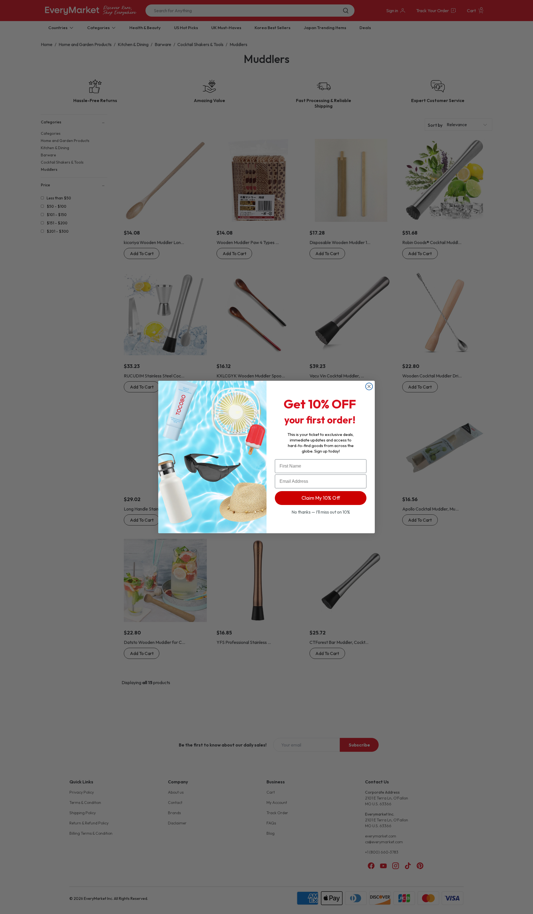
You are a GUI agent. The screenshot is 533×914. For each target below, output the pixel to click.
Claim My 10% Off (320, 498)
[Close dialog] (369, 386)
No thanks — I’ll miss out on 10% (320, 512)
